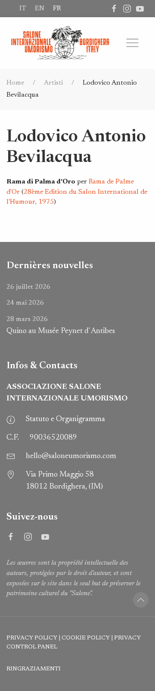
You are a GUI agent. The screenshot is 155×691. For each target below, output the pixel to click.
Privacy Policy (31, 638)
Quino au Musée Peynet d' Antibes (60, 325)
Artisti (53, 82)
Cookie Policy (86, 638)
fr (57, 8)
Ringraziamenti (33, 669)
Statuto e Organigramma (65, 419)
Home (15, 82)
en (39, 8)
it (22, 8)
